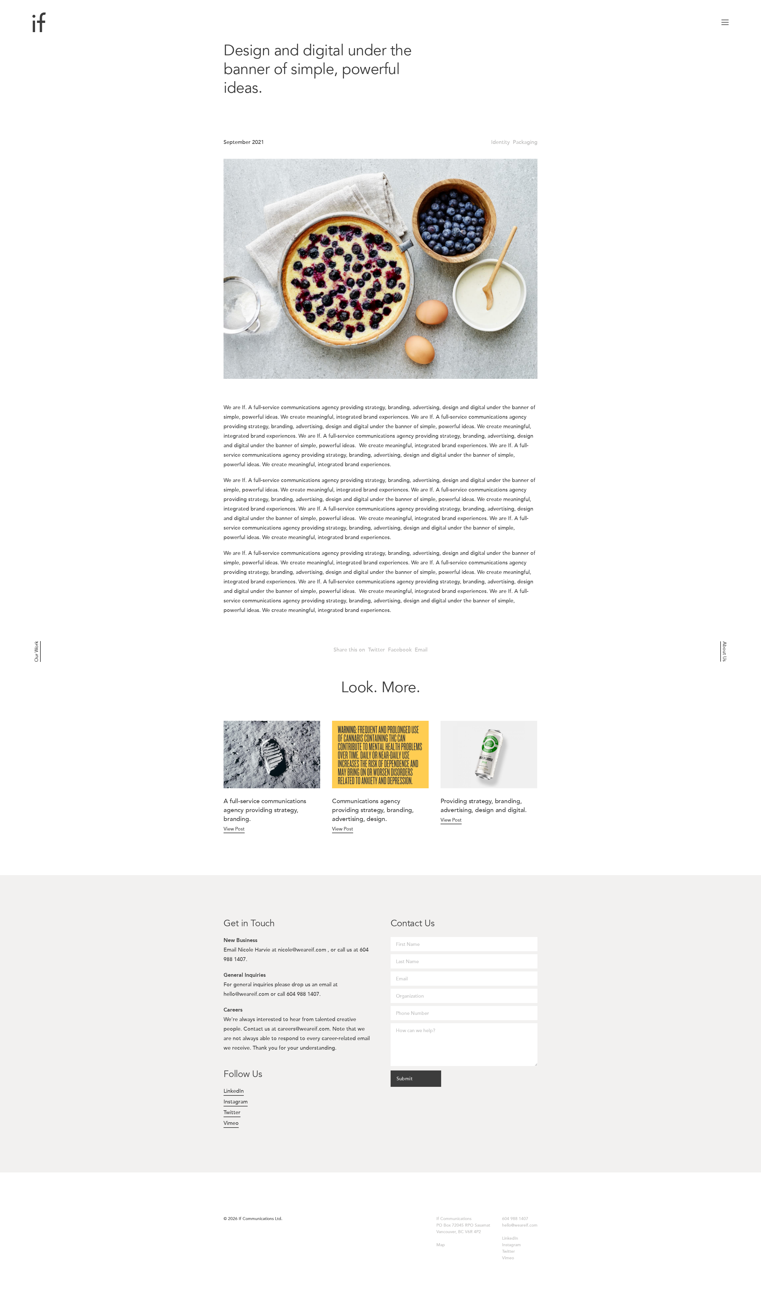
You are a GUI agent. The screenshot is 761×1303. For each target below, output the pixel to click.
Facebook (400, 649)
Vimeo (231, 1123)
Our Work (37, 651)
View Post (234, 829)
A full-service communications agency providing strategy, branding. (265, 810)
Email (421, 649)
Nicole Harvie (254, 949)
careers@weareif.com (303, 1029)
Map (440, 1244)
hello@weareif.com (246, 994)
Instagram (236, 1101)
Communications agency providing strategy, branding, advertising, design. (373, 810)
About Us (724, 651)
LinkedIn (234, 1091)
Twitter (376, 649)
